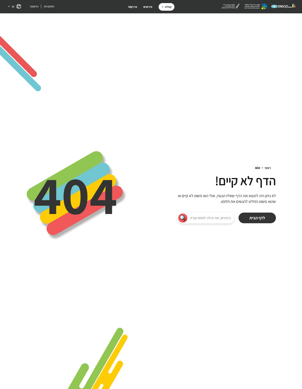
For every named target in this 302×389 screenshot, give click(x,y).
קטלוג (168, 7)
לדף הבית (257, 218)
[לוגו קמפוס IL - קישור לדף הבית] (283, 7)
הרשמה (34, 6)
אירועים (147, 6)
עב (13, 6)
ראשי (268, 168)
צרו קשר (132, 6)
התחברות (49, 6)
